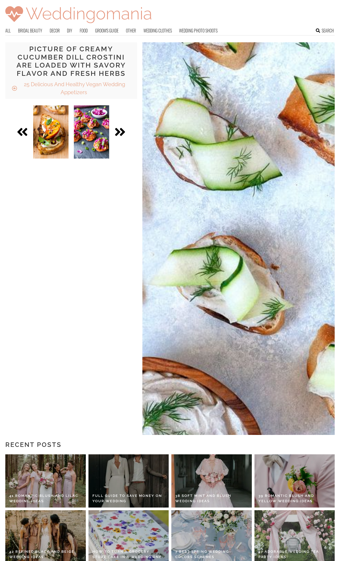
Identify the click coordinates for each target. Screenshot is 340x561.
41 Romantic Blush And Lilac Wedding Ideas (43, 498)
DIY (69, 30)
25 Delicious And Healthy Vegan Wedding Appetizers (74, 88)
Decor (55, 30)
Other (131, 30)
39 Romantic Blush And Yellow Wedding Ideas (286, 498)
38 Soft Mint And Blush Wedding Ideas (203, 498)
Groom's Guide (106, 30)
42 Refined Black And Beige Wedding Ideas (41, 554)
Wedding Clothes (157, 30)
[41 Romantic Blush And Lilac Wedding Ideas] (45, 481)
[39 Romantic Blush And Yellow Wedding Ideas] (294, 481)
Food (84, 30)
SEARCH (328, 30)
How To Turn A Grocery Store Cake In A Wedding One (127, 554)
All (8, 30)
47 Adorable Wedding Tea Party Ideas (288, 554)
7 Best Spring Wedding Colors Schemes (202, 554)
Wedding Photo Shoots (198, 30)
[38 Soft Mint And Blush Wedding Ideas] (211, 481)
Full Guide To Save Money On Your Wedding (127, 498)
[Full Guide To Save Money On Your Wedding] (128, 481)
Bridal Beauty (30, 30)
